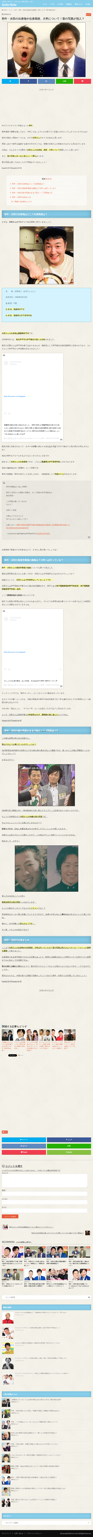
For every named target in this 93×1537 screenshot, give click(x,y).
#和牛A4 (24, 525)
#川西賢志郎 (57, 525)
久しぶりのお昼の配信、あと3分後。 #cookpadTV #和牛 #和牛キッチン (29, 681)
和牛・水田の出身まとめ (20, 197)
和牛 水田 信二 (9, 438)
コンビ (45, 4)
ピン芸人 (60, 4)
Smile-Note (9, 4)
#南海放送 (40, 525)
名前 (4, 1190)
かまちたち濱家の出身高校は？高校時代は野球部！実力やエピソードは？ (37, 1343)
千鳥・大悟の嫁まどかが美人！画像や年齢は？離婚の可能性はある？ (35, 1411)
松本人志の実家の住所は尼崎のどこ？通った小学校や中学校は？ (34, 1433)
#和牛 (18, 525)
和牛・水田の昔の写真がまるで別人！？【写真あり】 (31, 193)
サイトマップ (6, 1533)
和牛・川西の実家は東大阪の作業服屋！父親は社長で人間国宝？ (34, 1477)
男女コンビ (78, 4)
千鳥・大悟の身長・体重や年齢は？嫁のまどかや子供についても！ (35, 1444)
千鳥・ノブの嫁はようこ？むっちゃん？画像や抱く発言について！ (35, 1422)
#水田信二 (48, 525)
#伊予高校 (32, 525)
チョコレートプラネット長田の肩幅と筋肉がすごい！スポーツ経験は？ (57, 1045)
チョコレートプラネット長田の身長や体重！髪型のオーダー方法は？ (44, 1045)
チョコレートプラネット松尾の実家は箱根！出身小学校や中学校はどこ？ (37, 1328)
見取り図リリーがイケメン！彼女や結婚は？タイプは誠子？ (69, 1045)
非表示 (48, 179)
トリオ (52, 4)
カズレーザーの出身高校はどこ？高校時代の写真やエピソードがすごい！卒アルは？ (41, 1312)
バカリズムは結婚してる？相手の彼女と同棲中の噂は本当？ (19, 1045)
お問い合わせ (18, 1533)
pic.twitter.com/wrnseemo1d (17, 528)
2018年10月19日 (43, 533)
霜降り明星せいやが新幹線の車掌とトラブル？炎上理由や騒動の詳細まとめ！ (38, 1488)
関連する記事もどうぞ (21, 201)
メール (5, 1199)
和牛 (5, 1132)
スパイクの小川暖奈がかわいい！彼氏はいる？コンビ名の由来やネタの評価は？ (32, 1046)
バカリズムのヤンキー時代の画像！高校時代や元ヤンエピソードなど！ (36, 1455)
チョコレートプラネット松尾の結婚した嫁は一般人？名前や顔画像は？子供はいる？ (41, 1358)
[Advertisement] (46, 107)
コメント (5, 1173)
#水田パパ (66, 525)
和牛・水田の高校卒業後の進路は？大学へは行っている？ (33, 188)
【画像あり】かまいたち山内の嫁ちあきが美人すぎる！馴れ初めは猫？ (7, 1046)
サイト (4, 1207)
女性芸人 (69, 4)
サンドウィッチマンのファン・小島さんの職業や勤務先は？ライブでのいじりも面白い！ (42, 1373)
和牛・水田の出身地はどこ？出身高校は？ (27, 184)
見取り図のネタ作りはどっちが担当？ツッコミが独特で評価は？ (34, 1499)
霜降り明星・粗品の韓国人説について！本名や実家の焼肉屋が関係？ (35, 1466)
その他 (87, 4)
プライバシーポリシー (34, 1533)
